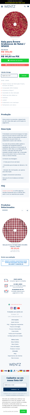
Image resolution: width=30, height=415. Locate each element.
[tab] (15, 114)
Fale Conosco (15, 358)
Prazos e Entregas (15, 326)
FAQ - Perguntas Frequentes (15, 324)
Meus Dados (15, 344)
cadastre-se (19, 264)
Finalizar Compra (15, 349)
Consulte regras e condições (18, 281)
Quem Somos (15, 322)
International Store (16, 304)
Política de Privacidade (15, 333)
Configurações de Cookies (15, 336)
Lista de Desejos (15, 346)
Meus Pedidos (15, 342)
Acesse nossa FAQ (8, 190)
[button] (13, 39)
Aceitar (23, 411)
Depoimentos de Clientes (15, 356)
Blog (15, 353)
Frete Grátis (15, 331)
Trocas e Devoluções (15, 329)
